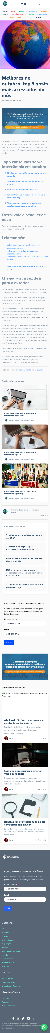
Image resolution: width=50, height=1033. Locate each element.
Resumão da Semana (11, 951)
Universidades (8, 940)
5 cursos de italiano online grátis (22, 189)
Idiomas (5, 932)
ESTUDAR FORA (42, 14)
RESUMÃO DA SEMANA (18, 14)
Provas (5, 936)
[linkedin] (34, 1018)
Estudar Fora (7, 959)
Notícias (5, 966)
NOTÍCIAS (38, 17)
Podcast (5, 1002)
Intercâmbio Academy (11, 986)
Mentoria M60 (8, 978)
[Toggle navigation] (45, 4)
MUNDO (31, 14)
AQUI (29, 348)
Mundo (5, 955)
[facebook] (13, 1018)
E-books (5, 998)
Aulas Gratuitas (8, 1006)
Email (6, 630)
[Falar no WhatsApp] (44, 1027)
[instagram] (18, 1018)
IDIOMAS (13, 11)
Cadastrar (9, 643)
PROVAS (21, 11)
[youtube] (28, 1018)
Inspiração (6, 944)
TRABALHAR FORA (15, 17)
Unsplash (39, 370)
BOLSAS (5, 11)
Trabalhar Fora (8, 962)
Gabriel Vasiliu (24, 370)
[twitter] (23, 1018)
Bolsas (4, 929)
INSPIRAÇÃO (43, 11)
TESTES (5, 14)
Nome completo (10, 619)
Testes (5, 947)
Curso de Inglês (8, 982)
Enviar (7, 908)
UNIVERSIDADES (31, 11)
